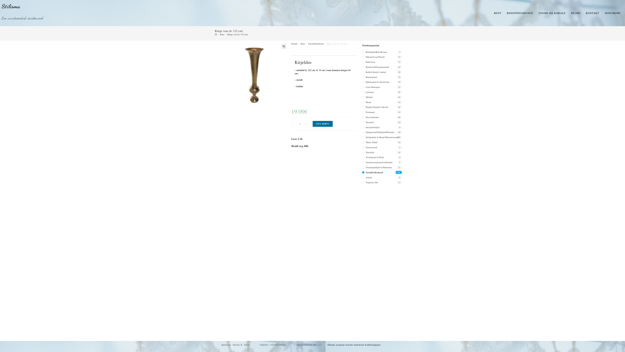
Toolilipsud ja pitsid (375, 157)
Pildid (575, 13)
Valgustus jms (372, 182)
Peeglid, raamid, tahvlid (377, 107)
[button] (283, 46)
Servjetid (370, 122)
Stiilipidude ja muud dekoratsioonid (382, 137)
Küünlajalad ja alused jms (377, 82)
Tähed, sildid (371, 142)
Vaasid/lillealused (316, 43)
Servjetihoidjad (372, 127)
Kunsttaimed (371, 77)
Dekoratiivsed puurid (375, 56)
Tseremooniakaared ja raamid (379, 162)
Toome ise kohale (552, 13)
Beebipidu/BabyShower (376, 52)
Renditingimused (520, 13)
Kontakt (592, 13)
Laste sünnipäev (373, 87)
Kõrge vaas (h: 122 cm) (237, 34)
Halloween (370, 61)
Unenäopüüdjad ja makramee (379, 167)
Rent (497, 13)
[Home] (216, 34)
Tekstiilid (370, 152)
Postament (370, 112)
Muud (368, 102)
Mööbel (369, 97)
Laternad (370, 92)
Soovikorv (613, 13)
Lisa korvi (322, 123)
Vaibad (369, 177)
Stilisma (11, 6)
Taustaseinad (371, 147)
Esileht (294, 43)
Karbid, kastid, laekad (376, 72)
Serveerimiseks (372, 117)
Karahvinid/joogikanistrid (377, 67)
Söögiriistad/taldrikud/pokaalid (380, 132)
